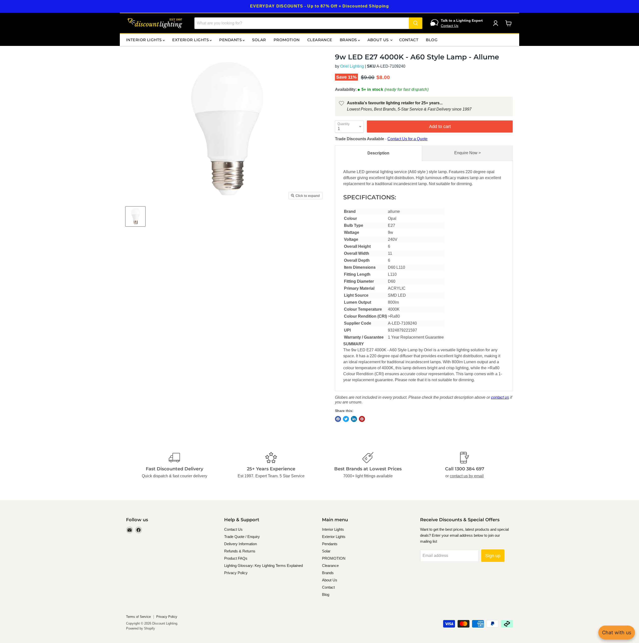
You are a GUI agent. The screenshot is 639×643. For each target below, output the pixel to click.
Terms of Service (138, 617)
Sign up (492, 555)
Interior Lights (144, 39)
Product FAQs (235, 558)
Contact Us (449, 26)
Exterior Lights (191, 39)
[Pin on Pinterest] (362, 419)
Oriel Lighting (352, 66)
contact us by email (467, 476)
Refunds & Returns (239, 551)
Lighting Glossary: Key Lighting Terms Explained (263, 565)
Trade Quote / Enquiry (242, 536)
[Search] (415, 23)
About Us (378, 39)
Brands (349, 39)
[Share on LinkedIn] (354, 419)
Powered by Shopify (140, 628)
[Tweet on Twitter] (346, 419)
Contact (408, 39)
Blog (432, 39)
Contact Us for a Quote (407, 139)
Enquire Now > (467, 153)
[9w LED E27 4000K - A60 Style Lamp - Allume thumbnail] (135, 216)
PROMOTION (287, 39)
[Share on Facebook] (338, 419)
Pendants (231, 39)
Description (378, 153)
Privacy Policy (236, 573)
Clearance (319, 39)
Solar (259, 39)
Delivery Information (240, 544)
